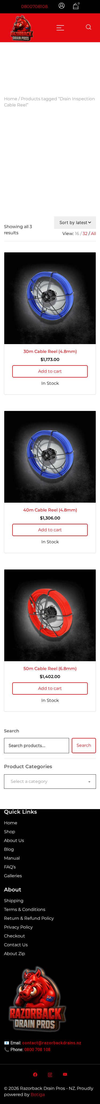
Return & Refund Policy (29, 918)
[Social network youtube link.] (65, 1074)
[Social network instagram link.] (50, 1074)
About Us (14, 840)
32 (85, 234)
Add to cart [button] (50, 371)
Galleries (13, 875)
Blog (9, 849)
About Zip (14, 953)
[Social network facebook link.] (35, 1074)
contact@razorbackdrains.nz (51, 1042)
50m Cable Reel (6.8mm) (50, 668)
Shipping (13, 900)
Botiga (38, 1094)
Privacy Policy (18, 927)
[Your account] (62, 6)
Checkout (14, 935)
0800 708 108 (37, 1049)
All (93, 234)
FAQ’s (10, 867)
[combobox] (50, 781)
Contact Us (16, 944)
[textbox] (50, 781)
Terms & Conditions (24, 909)
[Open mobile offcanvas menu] (60, 27)
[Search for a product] (88, 27)
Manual (12, 858)
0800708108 (34, 6)
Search (11, 730)
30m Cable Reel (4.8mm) (50, 351)
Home (10, 98)
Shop (9, 831)
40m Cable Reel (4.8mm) (50, 510)
